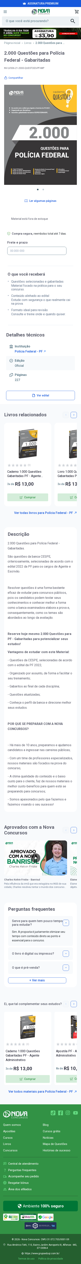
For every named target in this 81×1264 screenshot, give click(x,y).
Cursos (8, 1137)
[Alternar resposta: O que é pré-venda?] (66, 968)
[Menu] (5, 12)
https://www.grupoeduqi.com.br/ (42, 1253)
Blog (46, 1125)
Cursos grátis (51, 1131)
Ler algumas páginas (42, 200)
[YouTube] (75, 1113)
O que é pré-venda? (26, 967)
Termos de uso (26, 1258)
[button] (38, 189)
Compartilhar (15, 77)
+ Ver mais (37, 980)
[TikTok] (53, 1113)
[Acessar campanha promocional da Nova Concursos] (40, 33)
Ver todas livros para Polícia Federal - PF (43, 513)
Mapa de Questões (55, 1144)
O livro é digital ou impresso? (33, 953)
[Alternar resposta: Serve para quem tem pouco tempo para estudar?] (66, 923)
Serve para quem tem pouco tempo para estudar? (37, 923)
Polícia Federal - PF (29, 351)
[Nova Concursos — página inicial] (40, 12)
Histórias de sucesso (56, 1150)
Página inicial (12, 43)
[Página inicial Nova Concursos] (15, 1114)
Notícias (48, 1137)
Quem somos (12, 1125)
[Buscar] (75, 21)
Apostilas (9, 1131)
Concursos (10, 1150)
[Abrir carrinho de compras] (76, 11)
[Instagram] (68, 1113)
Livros (27, 43)
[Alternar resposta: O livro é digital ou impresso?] (66, 954)
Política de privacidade (50, 1258)
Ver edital (43, 395)
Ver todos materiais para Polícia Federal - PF (40, 1091)
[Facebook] (60, 1113)
